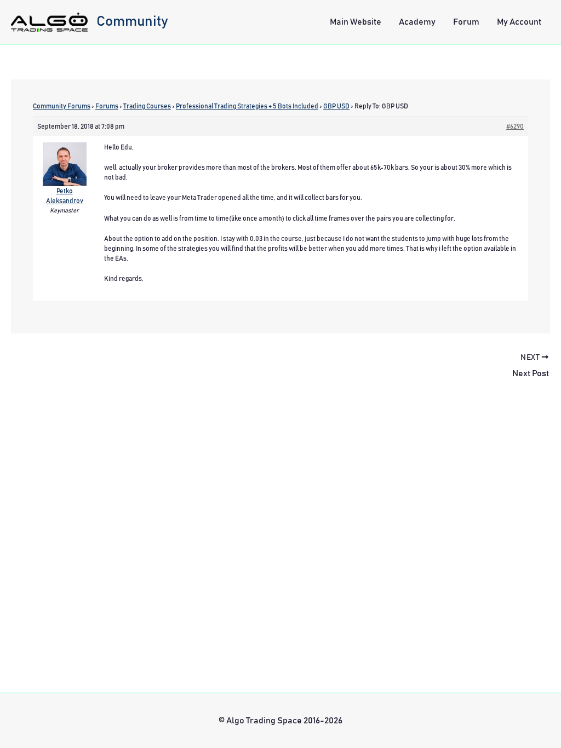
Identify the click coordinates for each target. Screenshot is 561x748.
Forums (106, 106)
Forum (466, 22)
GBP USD (336, 106)
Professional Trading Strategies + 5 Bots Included (247, 106)
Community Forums (61, 106)
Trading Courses (147, 106)
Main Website (355, 22)
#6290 (515, 126)
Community (132, 21)
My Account (519, 22)
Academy (417, 22)
